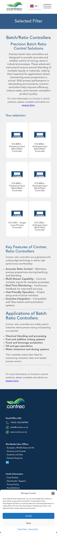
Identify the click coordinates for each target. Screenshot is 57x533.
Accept (28, 516)
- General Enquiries (14, 458)
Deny (28, 523)
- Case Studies (12, 478)
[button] (53, 493)
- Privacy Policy (12, 485)
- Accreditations (13, 488)
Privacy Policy (22, 529)
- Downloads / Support (16, 481)
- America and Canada (16, 451)
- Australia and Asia (14, 455)
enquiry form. (28, 105)
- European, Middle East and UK (20, 448)
